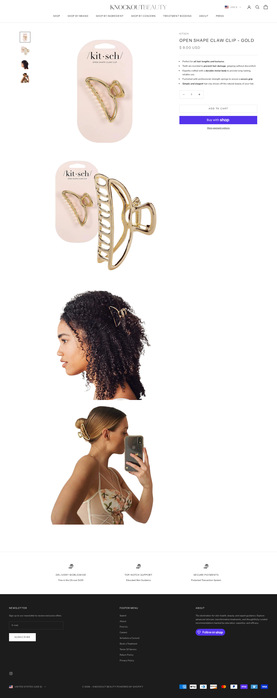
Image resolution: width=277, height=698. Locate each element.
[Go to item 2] (25, 50)
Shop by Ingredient (109, 16)
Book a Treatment (128, 643)
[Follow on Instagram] (11, 673)
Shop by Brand (78, 16)
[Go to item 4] (25, 78)
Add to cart (218, 108)
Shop (56, 16)
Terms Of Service (128, 649)
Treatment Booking (177, 16)
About (203, 16)
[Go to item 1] (25, 37)
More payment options (218, 128)
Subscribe (22, 637)
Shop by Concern (143, 16)
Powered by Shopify (130, 686)
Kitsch (184, 33)
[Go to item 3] (25, 64)
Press (220, 16)
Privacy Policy (127, 660)
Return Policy (126, 654)
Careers (123, 632)
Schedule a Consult (129, 638)
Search (123, 615)
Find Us (124, 626)
